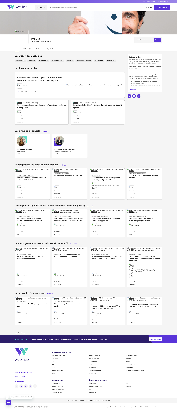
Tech (53, 361)
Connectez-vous (20, 381)
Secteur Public (92, 367)
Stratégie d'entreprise (94, 355)
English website (106, 400)
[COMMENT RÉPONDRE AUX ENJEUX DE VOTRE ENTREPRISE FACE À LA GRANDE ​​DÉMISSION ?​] (144, 265)
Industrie (54, 367)
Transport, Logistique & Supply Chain (135, 370)
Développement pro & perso (58, 355)
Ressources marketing (149, 1)
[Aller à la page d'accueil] (18, 7)
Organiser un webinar (162, 1)
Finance (128, 361)
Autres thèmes (92, 373)
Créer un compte (20, 377)
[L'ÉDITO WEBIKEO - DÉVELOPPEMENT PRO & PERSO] (107, 184)
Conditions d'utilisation (78, 400)
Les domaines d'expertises (23, 372)
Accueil (17, 333)
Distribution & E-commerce (95, 370)
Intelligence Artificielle (94, 358)
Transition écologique (131, 355)
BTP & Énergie (129, 367)
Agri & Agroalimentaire (57, 370)
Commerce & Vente (131, 364)
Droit (53, 364)
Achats (90, 364)
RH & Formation (93, 361)
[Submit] (136, 7)
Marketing (128, 358)
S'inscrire (149, 7)
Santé (53, 373)
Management (55, 358)
